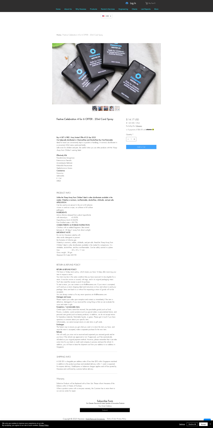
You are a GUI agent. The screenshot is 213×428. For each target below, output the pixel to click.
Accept (203, 424)
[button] (151, 3)
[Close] (210, 424)
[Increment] (134, 139)
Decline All (192, 424)
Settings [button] (182, 424)
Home (59, 35)
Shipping (139, 126)
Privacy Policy (44, 425)
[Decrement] (127, 139)
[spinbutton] (131, 139)
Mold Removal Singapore (95, 419)
